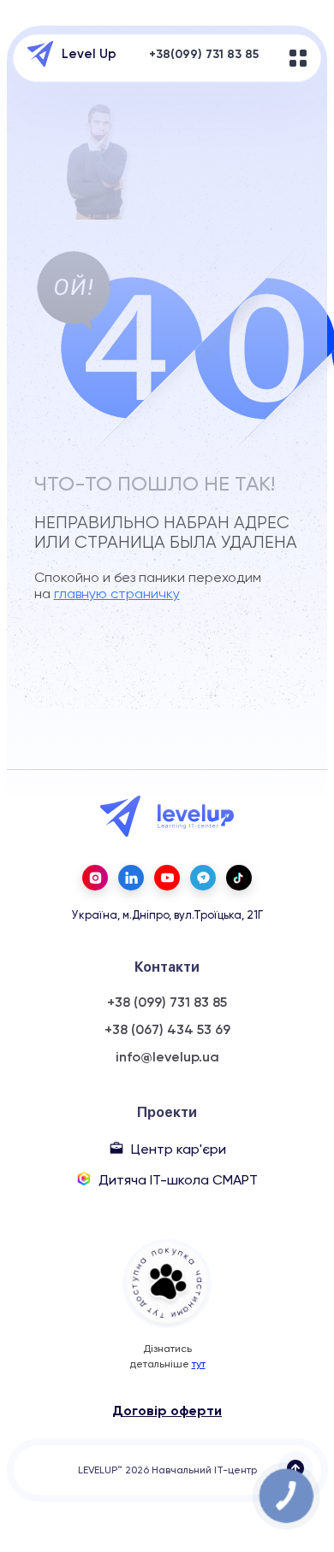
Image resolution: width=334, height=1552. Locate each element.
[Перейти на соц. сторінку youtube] (167, 878)
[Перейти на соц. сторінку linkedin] (131, 878)
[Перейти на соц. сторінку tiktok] (239, 878)
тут (199, 1364)
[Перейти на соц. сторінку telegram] (203, 878)
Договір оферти (167, 1410)
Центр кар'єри (178, 1149)
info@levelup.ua (167, 1057)
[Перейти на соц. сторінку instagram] (95, 878)
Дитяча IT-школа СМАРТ (178, 1180)
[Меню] (298, 58)
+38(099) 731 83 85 (204, 54)
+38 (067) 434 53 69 (167, 1030)
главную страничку (117, 593)
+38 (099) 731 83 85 (167, 1002)
